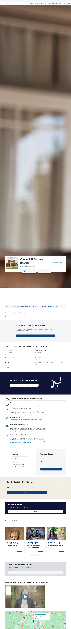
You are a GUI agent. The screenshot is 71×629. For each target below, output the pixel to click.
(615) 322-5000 (68, 0)
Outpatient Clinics (51, 306)
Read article (19, 551)
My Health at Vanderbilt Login (41, 0)
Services (44, 3)
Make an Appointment (32, 0)
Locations (59, 3)
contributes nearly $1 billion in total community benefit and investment (27, 441)
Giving (64, 3)
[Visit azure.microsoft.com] (8, 628)
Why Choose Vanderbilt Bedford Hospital (29, 306)
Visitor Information (42, 306)
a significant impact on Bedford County (29, 436)
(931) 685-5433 (38, 618)
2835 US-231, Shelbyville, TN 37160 (27, 266)
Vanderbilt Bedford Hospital (40, 614)
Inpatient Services (9, 306)
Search (69, 3)
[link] (14, 540)
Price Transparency (55, 0)
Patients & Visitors (38, 3)
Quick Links (2, 0)
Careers (64, 0)
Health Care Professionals (52, 3)
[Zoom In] (64, 624)
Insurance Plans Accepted (57, 262)
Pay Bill (60, 0)
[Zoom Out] (64, 626)
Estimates (49, 0)
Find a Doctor (31, 3)
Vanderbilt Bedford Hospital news (18, 525)
